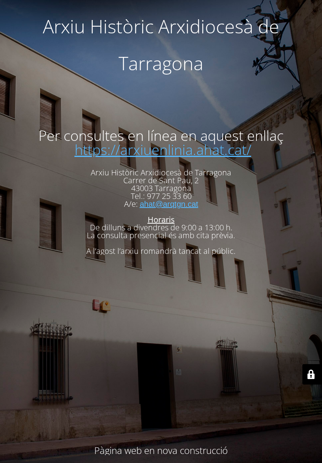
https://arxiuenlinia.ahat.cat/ (163, 149)
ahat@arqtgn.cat (169, 204)
